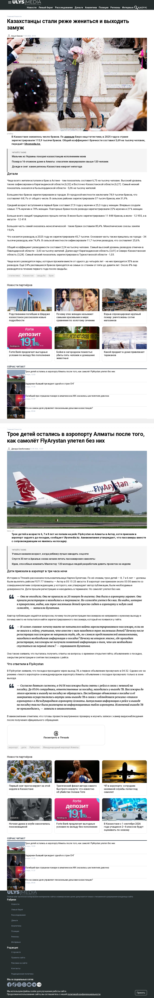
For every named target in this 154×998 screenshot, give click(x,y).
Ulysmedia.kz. (32, 143)
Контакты (15, 968)
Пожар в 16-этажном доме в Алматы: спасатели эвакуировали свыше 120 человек (60, 161)
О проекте (16, 952)
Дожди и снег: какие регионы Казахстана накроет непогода (47, 166)
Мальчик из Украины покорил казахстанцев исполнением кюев (49, 156)
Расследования (64, 7)
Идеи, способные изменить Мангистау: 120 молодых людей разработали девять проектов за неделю (71, 564)
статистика (14, 275)
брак (51, 275)
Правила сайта (18, 957)
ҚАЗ (140, 7)
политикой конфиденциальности (84, 994)
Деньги (79, 7)
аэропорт (13, 747)
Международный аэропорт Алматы (61, 747)
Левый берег (45, 7)
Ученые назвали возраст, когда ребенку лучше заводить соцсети (50, 553)
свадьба (41, 275)
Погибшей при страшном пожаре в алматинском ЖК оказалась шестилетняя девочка (67, 396)
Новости (32, 7)
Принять (141, 993)
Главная (10, 16)
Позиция (103, 7)
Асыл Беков (17, 36)
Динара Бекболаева (20, 449)
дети (23, 747)
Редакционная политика (22, 974)
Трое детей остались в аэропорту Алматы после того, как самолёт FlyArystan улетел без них (70, 371)
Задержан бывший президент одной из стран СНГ (49, 383)
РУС (145, 7)
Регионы (115, 7)
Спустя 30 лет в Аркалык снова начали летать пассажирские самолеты (53, 558)
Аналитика (91, 7)
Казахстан (28, 275)
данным (69, 136)
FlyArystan (35, 747)
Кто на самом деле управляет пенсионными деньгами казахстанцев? (59, 408)
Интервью (128, 7)
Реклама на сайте (19, 963)
